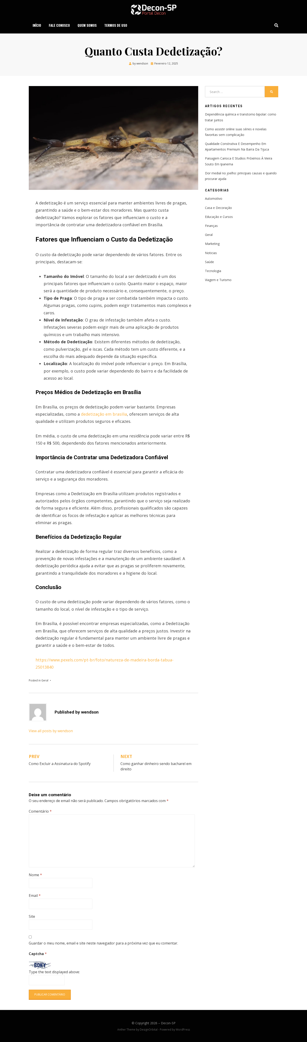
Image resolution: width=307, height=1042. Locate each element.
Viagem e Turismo (218, 280)
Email (35, 895)
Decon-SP (168, 1023)
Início (37, 25)
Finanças (211, 226)
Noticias (211, 253)
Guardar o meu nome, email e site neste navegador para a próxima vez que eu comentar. (103, 943)
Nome (35, 874)
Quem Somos (87, 25)
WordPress (183, 1029)
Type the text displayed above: (54, 971)
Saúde (209, 262)
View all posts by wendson (51, 730)
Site (32, 916)
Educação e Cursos (219, 217)
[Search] (275, 25)
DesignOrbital (149, 1029)
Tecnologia (213, 271)
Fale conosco (59, 25)
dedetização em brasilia (103, 414)
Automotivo (213, 198)
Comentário (40, 811)
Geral (44, 680)
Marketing (212, 244)
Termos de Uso (115, 25)
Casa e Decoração (218, 208)
